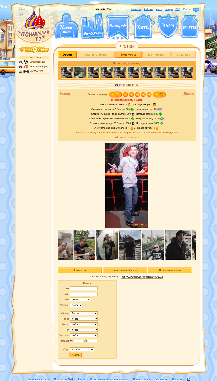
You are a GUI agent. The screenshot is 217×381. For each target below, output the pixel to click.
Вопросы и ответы (38, 379)
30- (157, 94)
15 (143, 94)
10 (137, 94)
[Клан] (168, 26)
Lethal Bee (36, 62)
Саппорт (177, 379)
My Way (34, 71)
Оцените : (98, 94)
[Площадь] (118, 27)
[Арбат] (125, 38)
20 (149, 94)
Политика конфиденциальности (109, 379)
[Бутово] (117, 38)
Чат (196, 9)
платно (103, 94)
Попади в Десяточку (127, 63)
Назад (65, 94)
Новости (136, 9)
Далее (189, 94)
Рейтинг (148, 9)
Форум (169, 9)
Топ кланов (34, 57)
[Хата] (144, 26)
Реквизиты (161, 379)
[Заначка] (189, 26)
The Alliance (36, 66)
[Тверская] (109, 38)
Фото (159, 9)
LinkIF (130, 84)
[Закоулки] (92, 26)
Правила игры (141, 379)
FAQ (177, 9)
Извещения (60, 379)
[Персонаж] (66, 26)
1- (113, 94)
